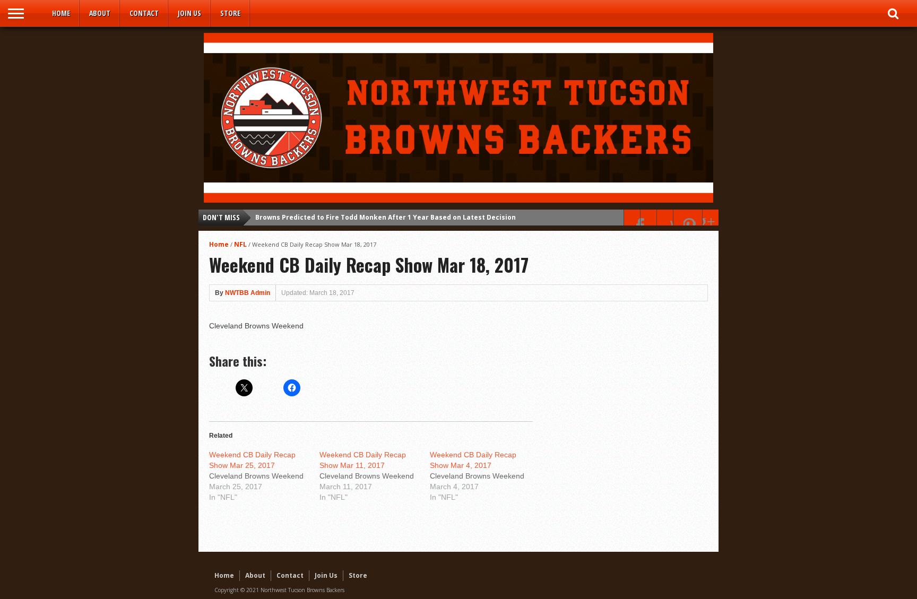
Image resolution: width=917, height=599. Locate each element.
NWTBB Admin (247, 293)
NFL (240, 244)
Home (61, 13)
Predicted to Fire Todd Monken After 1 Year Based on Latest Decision (385, 217)
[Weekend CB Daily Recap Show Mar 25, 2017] (264, 475)
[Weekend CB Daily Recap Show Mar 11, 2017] (374, 475)
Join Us (189, 13)
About (99, 13)
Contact (144, 13)
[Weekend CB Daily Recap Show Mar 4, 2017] (485, 475)
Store (230, 13)
